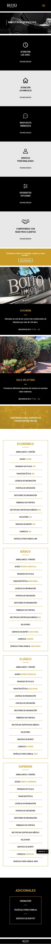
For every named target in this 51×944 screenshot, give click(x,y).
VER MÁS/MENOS (25, 62)
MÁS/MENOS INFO (24, 329)
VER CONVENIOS (25, 260)
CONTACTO (41, 851)
